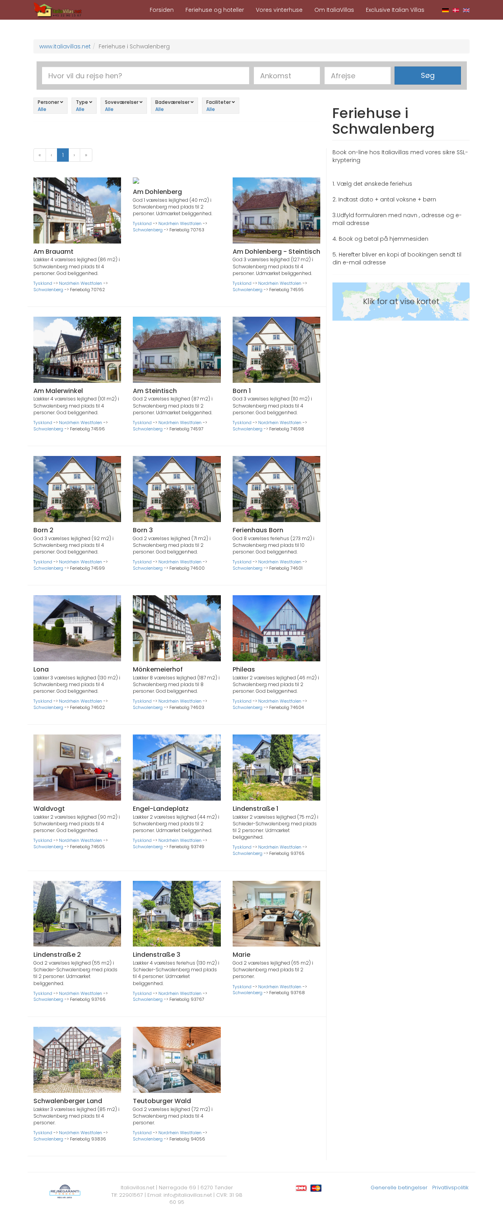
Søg (428, 75)
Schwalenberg (48, 289)
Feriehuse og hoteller (214, 10)
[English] (466, 10)
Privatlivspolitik (450, 1187)
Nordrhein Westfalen (80, 283)
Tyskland (42, 283)
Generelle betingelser (399, 1187)
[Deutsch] (445, 10)
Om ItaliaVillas (334, 10)
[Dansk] (456, 10)
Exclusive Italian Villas (395, 10)
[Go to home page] (57, 9)
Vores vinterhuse (279, 10)
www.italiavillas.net (65, 46)
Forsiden (162, 10)
